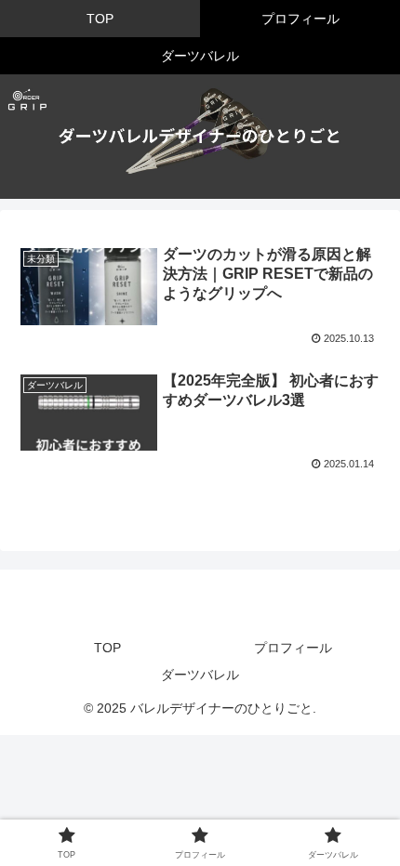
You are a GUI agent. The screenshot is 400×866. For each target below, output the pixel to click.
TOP (107, 647)
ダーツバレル (200, 674)
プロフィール (293, 647)
